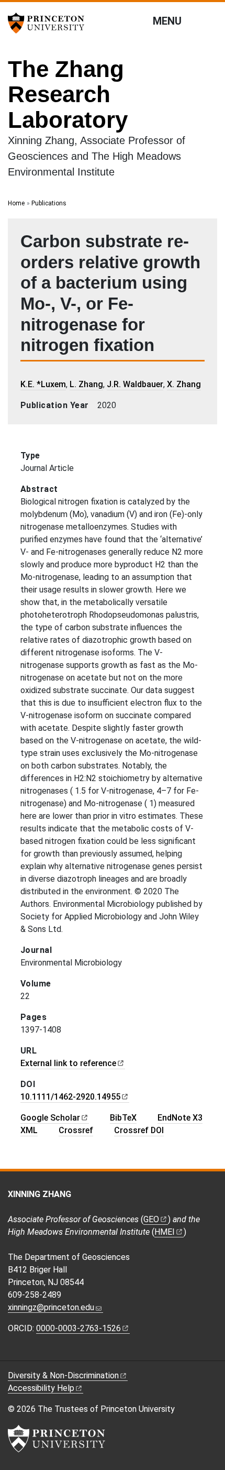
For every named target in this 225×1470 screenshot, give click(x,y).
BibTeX (123, 1118)
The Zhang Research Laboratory (68, 94)
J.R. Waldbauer (135, 384)
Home (16, 203)
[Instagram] (45, 1352)
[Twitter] (30, 1352)
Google (50, 1118)
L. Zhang (86, 384)
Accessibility (41, 1388)
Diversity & (63, 1375)
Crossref (76, 1130)
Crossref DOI (139, 1130)
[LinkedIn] (60, 1352)
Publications (48, 203)
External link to (68, 1063)
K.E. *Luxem (43, 384)
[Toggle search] (210, 20)
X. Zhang (184, 384)
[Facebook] (14, 1352)
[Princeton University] (50, 23)
